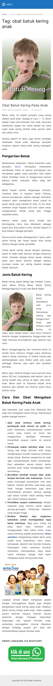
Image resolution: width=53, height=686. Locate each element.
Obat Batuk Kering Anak (15, 110)
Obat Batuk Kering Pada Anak (25, 105)
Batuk (18, 166)
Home (4, 14)
